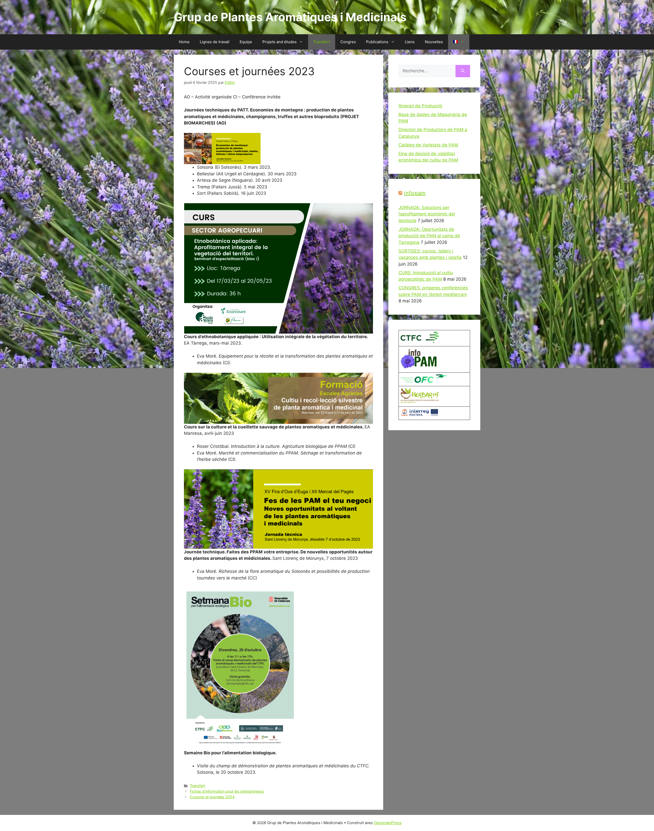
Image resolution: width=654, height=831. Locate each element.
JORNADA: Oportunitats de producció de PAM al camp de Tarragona (429, 236)
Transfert (321, 41)
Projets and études (279, 41)
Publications (377, 41)
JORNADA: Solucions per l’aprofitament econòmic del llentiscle (427, 214)
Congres (348, 41)
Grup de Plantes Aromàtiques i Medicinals (290, 17)
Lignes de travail (214, 41)
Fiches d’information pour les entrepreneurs (227, 791)
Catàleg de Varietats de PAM (428, 144)
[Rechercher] (463, 71)
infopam (415, 193)
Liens (410, 41)
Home (184, 41)
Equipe (246, 41)
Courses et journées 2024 (212, 797)
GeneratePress (388, 822)
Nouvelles (434, 41)
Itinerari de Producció (420, 105)
